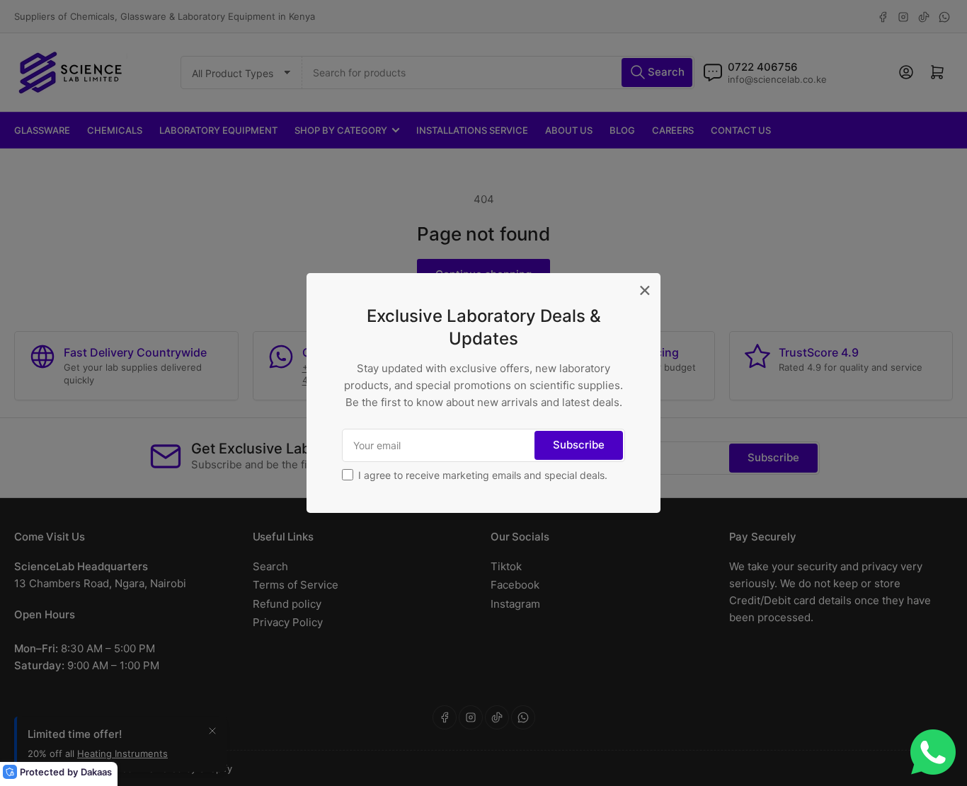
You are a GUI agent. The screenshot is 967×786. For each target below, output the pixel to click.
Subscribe (579, 444)
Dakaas (96, 772)
